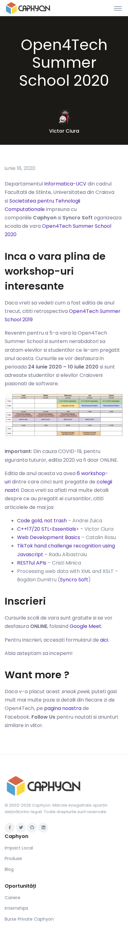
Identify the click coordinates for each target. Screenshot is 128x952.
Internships (16, 908)
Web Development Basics (48, 537)
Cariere (13, 898)
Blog (9, 869)
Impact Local (19, 848)
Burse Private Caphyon (29, 919)
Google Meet (85, 626)
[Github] (32, 828)
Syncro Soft (74, 579)
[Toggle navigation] (117, 8)
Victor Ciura (64, 131)
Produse (13, 858)
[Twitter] (21, 828)
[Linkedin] (43, 828)
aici (104, 639)
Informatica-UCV (65, 183)
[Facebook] (10, 828)
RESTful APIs (31, 562)
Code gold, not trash (42, 520)
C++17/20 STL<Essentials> (48, 529)
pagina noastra (62, 708)
